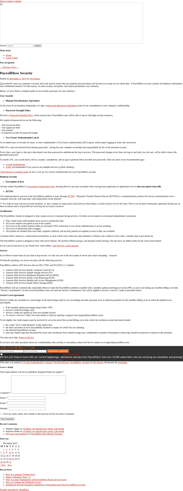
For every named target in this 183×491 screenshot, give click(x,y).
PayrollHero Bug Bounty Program (46, 434)
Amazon (48, 362)
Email (3, 403)
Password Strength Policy (21, 115)
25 (13, 459)
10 (10, 452)
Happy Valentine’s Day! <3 (18, 477)
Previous (5, 67)
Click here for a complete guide (14, 172)
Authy (8, 167)
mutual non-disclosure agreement (61, 105)
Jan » (9, 465)
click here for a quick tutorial (65, 245)
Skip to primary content (10, 1)
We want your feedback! (17, 434)
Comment (5, 393)
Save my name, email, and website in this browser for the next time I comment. (38, 414)
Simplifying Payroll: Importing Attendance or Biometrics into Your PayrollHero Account (45, 485)
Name (3, 398)
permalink (122, 362)
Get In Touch (12, 58)
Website (3, 408)
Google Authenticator (15, 164)
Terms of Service (26, 337)
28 (1, 462)
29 (4, 462)
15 (4, 456)
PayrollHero (75, 362)
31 (10, 462)
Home (8, 55)
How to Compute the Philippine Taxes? (23, 482)
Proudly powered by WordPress (14, 489)
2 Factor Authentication (33, 362)
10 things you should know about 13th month (43, 429)
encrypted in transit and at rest (41, 186)
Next (15, 67)
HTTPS (71, 196)
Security (85, 362)
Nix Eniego (35, 78)
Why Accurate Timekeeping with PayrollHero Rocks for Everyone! (36, 479)
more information (71, 354)
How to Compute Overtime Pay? (20, 474)
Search (3, 45)
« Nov (3, 465)
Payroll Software (61, 362)
